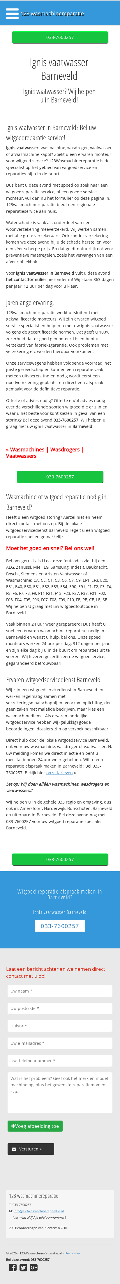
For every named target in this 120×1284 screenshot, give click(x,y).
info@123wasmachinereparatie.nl (39, 1211)
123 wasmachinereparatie (52, 13)
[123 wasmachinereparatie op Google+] (34, 1267)
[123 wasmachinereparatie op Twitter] (23, 1267)
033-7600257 (60, 37)
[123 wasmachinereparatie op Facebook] (13, 1267)
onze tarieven (59, 772)
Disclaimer (72, 1253)
